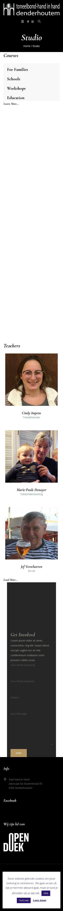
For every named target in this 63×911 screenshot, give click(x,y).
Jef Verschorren (31, 566)
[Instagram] (32, 21)
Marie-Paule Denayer (31, 490)
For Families (17, 69)
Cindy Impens (31, 413)
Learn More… (11, 104)
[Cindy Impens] (31, 379)
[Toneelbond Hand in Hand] (31, 9)
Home (26, 46)
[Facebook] (28, 21)
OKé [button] (46, 893)
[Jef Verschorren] (31, 533)
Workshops (16, 88)
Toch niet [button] (24, 900)
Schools (13, 79)
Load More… (11, 580)
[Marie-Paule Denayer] (31, 456)
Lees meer (39, 900)
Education (15, 97)
